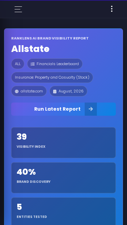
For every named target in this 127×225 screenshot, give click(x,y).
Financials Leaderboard (58, 63)
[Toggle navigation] (112, 9)
